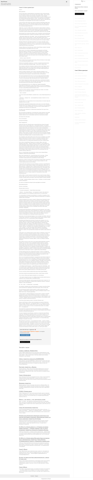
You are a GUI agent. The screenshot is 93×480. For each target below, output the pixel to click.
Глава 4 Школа (23, 467)
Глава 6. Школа (23, 449)
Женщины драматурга (25, 383)
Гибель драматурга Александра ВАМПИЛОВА (31, 359)
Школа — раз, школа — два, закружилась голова (32, 399)
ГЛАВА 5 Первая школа (25, 391)
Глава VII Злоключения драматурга (28, 407)
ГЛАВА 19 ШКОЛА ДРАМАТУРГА (28, 350)
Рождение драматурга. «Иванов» (28, 367)
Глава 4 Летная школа (25, 375)
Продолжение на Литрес (80, 13)
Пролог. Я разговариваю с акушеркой (81, 10)
